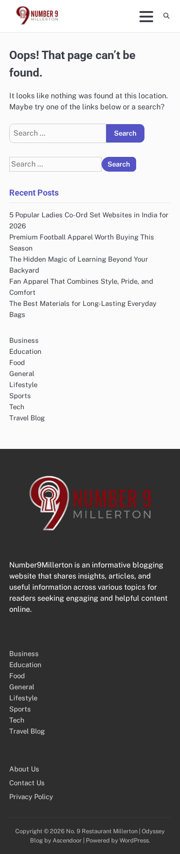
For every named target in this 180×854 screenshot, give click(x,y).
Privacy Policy (31, 796)
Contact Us (27, 783)
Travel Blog (27, 418)
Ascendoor (67, 840)
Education (25, 351)
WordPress (134, 840)
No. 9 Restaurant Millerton (102, 831)
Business (24, 340)
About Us (24, 769)
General (21, 373)
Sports (20, 396)
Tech (16, 407)
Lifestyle (23, 384)
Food (17, 362)
